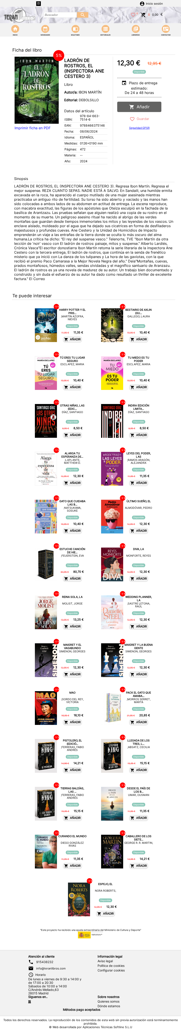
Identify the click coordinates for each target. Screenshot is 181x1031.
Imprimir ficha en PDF (33, 128)
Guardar (142, 119)
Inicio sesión (154, 3)
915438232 (44, 962)
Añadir (142, 106)
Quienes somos (108, 1001)
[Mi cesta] (143, 14)
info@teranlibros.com (51, 968)
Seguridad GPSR (139, 127)
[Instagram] (38, 3)
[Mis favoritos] (133, 14)
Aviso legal (105, 961)
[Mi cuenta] (142, 3)
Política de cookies (111, 965)
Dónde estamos (109, 1006)
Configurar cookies (111, 970)
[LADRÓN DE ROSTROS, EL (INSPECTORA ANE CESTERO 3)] (37, 90)
